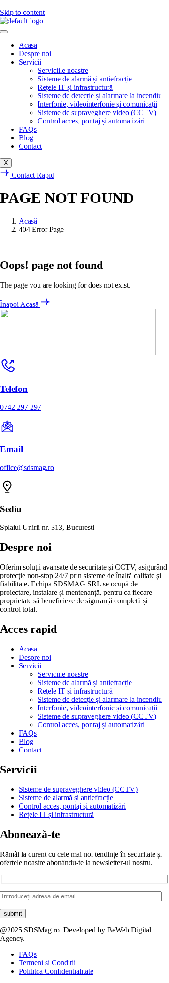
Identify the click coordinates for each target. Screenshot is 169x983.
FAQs (28, 129)
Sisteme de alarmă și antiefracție (85, 79)
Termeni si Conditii (47, 963)
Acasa (28, 45)
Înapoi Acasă (20, 304)
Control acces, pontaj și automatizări (91, 121)
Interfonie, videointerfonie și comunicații (97, 104)
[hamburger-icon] (4, 31)
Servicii (30, 62)
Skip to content (22, 12)
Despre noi (35, 54)
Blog (26, 138)
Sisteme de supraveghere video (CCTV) (97, 112)
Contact (30, 146)
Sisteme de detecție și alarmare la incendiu (100, 96)
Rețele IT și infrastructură (75, 87)
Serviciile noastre (63, 70)
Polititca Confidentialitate (56, 971)
